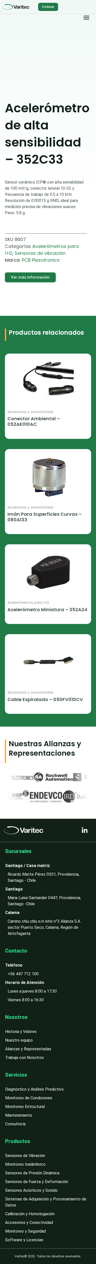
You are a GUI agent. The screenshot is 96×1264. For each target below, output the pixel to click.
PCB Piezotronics (41, 260)
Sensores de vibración (40, 253)
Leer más (15, 433)
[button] (86, 17)
